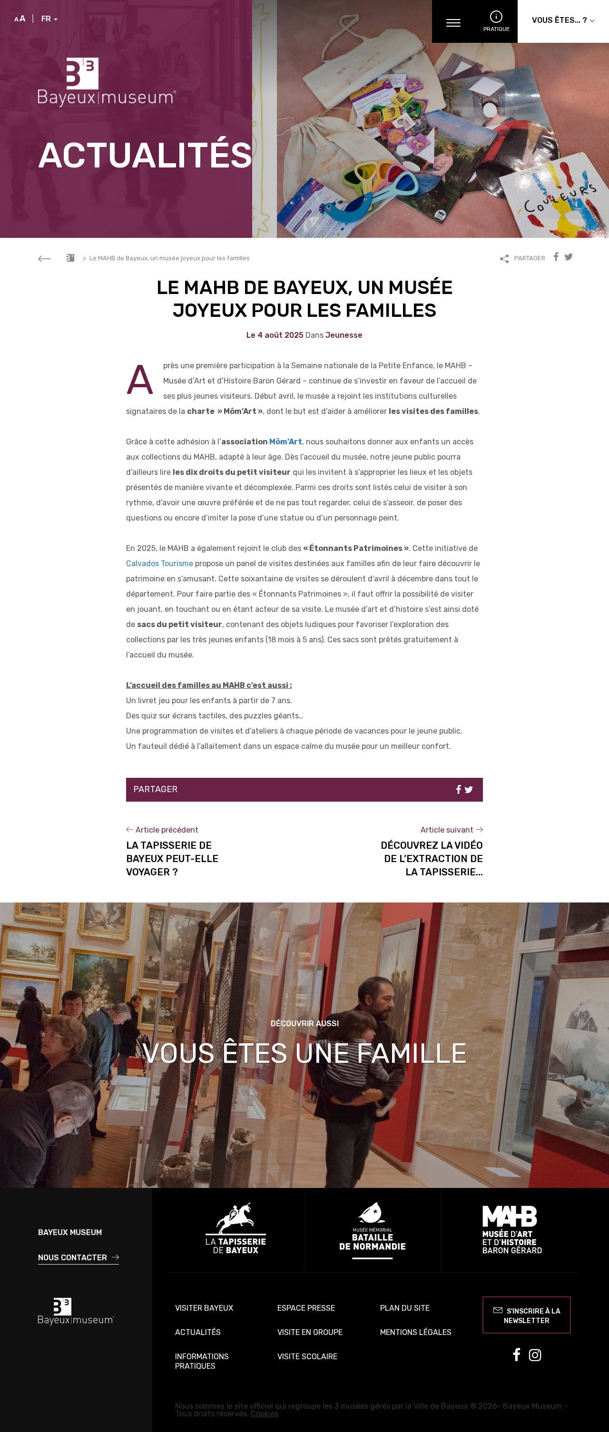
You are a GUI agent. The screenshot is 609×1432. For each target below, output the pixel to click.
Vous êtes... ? (560, 20)
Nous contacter (73, 1257)
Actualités (198, 1332)
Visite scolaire (307, 1356)
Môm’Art (285, 441)
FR (47, 19)
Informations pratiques (202, 1361)
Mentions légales (416, 1332)
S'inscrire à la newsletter (532, 1316)
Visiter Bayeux (204, 1308)
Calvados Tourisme (159, 563)
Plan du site (405, 1308)
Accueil (70, 258)
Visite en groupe (310, 1332)
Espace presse (306, 1308)
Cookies (264, 1413)
